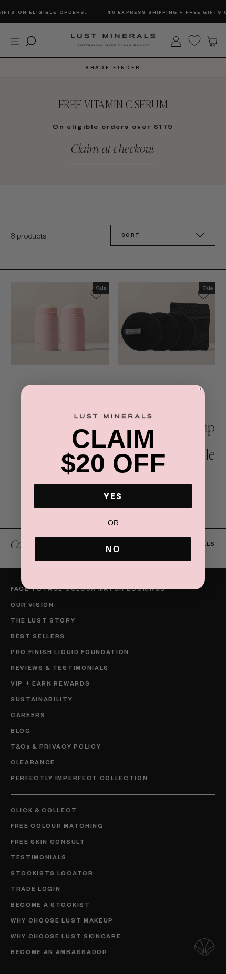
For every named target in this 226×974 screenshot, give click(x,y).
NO (113, 549)
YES (113, 496)
